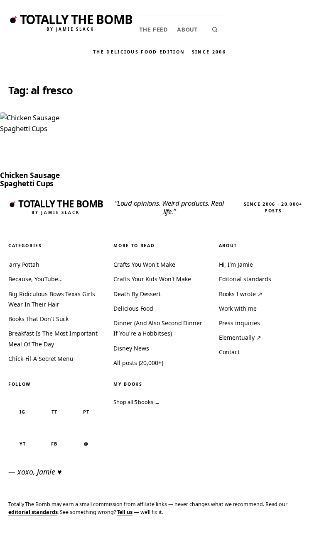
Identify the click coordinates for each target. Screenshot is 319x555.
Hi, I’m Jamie (236, 264)
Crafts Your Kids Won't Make (152, 279)
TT (54, 412)
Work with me (238, 308)
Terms (187, 536)
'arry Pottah (23, 264)
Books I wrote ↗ (241, 294)
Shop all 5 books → (136, 402)
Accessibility (291, 536)
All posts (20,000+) (138, 363)
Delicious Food (133, 308)
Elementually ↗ (240, 337)
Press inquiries (239, 323)
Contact (229, 352)
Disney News (131, 348)
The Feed (153, 29)
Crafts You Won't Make (144, 264)
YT (23, 444)
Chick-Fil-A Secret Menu (41, 359)
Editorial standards (245, 279)
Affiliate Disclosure (233, 539)
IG (22, 412)
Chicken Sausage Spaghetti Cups (30, 179)
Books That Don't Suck (38, 319)
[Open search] (214, 29)
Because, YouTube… (35, 279)
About (187, 29)
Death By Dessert (137, 294)
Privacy (159, 536)
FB (54, 444)
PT (86, 412)
